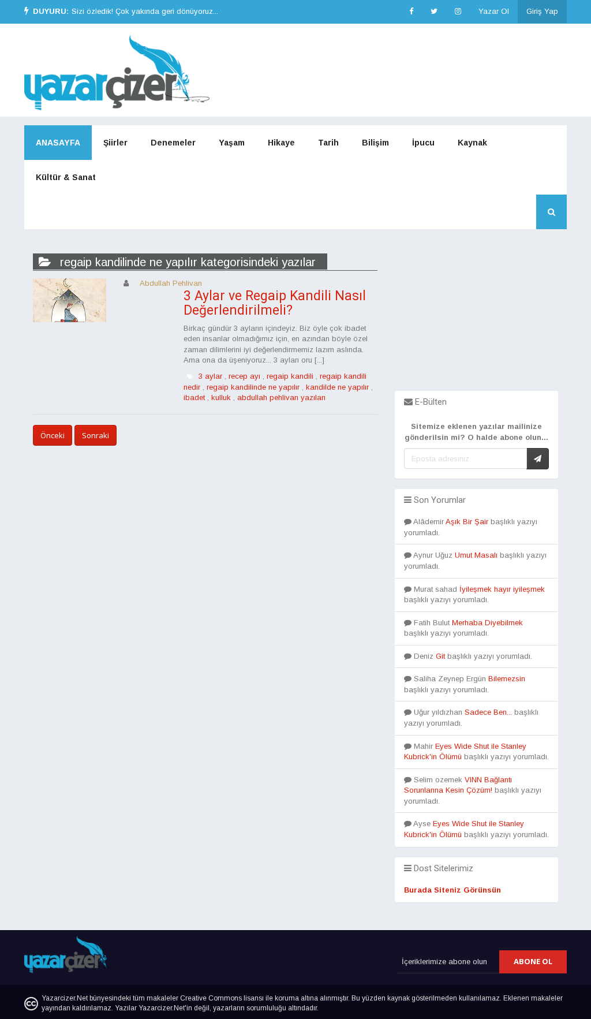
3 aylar (210, 376)
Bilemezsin (506, 678)
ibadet (194, 397)
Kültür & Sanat (66, 177)
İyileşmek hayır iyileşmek (502, 589)
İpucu (423, 142)
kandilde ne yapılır (337, 387)
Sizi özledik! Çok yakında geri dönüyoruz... (145, 11)
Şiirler (115, 142)
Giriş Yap (542, 11)
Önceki (52, 435)
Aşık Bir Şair (467, 521)
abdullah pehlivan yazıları (281, 397)
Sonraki (95, 435)
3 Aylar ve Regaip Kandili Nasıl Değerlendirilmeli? (275, 303)
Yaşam (232, 142)
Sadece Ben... (488, 712)
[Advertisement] (476, 319)
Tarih (328, 142)
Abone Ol (533, 961)
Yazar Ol (493, 11)
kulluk (221, 397)
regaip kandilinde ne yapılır (253, 387)
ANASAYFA (58, 142)
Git (440, 656)
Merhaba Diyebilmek (487, 622)
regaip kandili (290, 376)
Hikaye (281, 142)
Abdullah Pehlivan (171, 283)
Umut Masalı (476, 555)
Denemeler (173, 142)
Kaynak (472, 142)
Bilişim (375, 142)
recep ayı (244, 376)
